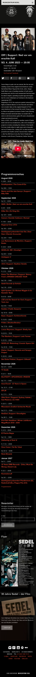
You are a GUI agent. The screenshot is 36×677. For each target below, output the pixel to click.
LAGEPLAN (13, 656)
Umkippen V (6, 257)
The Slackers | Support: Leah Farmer (16, 336)
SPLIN (3, 390)
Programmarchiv (6, 487)
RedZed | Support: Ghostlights (13, 413)
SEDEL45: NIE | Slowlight (11, 250)
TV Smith (5, 370)
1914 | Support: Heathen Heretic (14, 264)
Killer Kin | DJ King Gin (10, 211)
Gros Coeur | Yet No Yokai (11, 447)
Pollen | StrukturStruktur (11, 323)
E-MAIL (6, 656)
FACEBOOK (22, 656)
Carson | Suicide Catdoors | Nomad (15, 218)
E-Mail (3, 516)
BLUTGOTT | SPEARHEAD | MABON (15, 377)
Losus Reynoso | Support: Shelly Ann (16, 329)
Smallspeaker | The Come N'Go (13, 184)
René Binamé (6, 454)
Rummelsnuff (6, 474)
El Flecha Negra (7, 433)
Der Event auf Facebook (11, 73)
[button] (5, 78)
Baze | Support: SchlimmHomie (13, 316)
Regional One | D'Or (9, 225)
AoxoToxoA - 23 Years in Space (13, 384)
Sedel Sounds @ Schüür (11, 283)
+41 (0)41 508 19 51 (23, 654)
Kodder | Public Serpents (11, 309)
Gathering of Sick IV (9, 440)
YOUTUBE (17, 659)
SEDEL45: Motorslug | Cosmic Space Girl (17, 343)
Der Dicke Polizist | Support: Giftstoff (16, 359)
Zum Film (7, 628)
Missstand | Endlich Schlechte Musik (16, 407)
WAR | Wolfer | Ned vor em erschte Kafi (16, 204)
